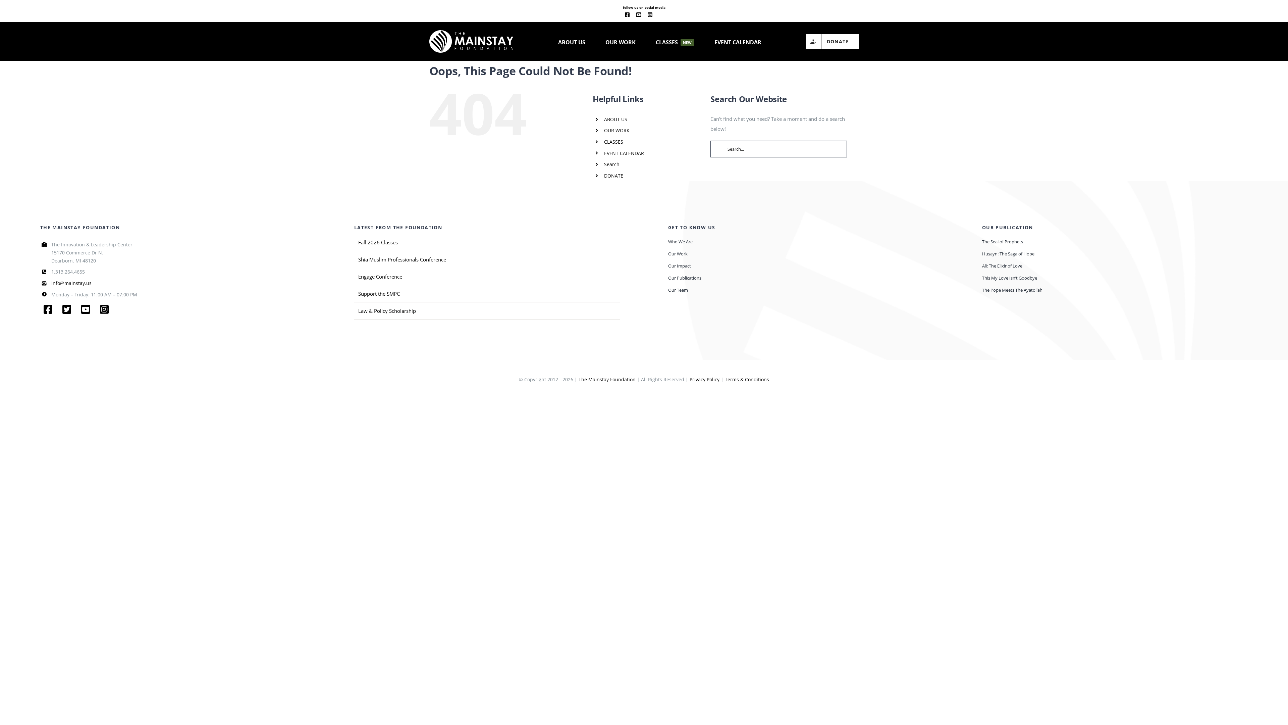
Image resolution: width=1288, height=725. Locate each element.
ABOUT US (615, 119)
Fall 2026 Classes (378, 242)
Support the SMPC (379, 293)
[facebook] (627, 14)
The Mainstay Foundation (607, 379)
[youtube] (638, 14)
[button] (784, 41)
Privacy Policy (704, 379)
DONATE (613, 176)
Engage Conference (380, 276)
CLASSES (613, 142)
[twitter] (66, 309)
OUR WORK (617, 130)
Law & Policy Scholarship (387, 310)
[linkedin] (661, 15)
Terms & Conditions (747, 379)
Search (612, 164)
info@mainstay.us (71, 283)
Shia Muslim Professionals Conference (402, 259)
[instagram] (650, 14)
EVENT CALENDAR (624, 153)
